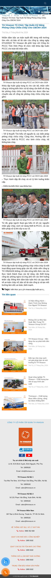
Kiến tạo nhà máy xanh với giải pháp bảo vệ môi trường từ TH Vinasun (38, 360)
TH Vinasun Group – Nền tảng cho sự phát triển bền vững (38, 341)
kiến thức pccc (17, 289)
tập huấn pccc (38, 289)
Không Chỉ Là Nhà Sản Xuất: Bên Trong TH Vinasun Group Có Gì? (37, 322)
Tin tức (16, 15)
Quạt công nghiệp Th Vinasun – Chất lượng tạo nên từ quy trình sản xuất (38, 380)
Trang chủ (6, 15)
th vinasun (27, 289)
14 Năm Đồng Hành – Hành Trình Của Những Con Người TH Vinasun (37, 303)
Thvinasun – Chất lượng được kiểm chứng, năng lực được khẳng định (37, 398)
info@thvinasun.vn (28, 471)
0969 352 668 (29, 531)
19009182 (27, 467)
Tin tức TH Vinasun (30, 15)
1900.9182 (29, 540)
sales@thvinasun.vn (28, 488)
